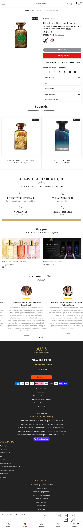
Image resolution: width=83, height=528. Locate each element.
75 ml (45, 40)
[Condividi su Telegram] (70, 72)
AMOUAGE (3, 446)
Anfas (53, 18)
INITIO (2, 456)
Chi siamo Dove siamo (41, 396)
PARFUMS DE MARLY (7, 470)
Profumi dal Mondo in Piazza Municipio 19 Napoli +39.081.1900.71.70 (41, 435)
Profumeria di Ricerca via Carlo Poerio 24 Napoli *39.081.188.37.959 (41, 431)
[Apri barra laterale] (2, 266)
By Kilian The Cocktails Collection (14, 262)
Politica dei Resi (41, 488)
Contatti (41, 406)
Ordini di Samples (41, 499)
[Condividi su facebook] (49, 72)
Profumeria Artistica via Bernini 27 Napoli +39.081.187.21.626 (41, 421)
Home (27, 10)
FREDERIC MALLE (5, 453)
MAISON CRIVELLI (6, 463)
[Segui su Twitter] (52, 515)
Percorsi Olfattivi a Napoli (41, 399)
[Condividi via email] (75, 72)
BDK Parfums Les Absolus (52, 262)
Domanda (62, 68)
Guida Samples (59, 35)
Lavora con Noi (41, 413)
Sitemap (41, 509)
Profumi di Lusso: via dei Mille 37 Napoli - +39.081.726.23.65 (41, 424)
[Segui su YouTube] (66, 520)
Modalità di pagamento (41, 492)
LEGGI (68, 29)
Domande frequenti (41, 403)
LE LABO (3, 460)
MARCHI (46, 18)
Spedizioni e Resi (49, 68)
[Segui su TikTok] (72, 520)
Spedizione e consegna (41, 495)
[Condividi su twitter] (54, 72)
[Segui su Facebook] (45, 515)
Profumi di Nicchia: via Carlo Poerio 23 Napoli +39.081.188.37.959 (41, 428)
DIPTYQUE (3, 449)
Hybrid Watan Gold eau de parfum (20, 160)
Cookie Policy (41, 506)
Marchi (41, 410)
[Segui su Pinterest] (72, 515)
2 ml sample (52, 40)
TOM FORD (4, 474)
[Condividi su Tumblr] (65, 72)
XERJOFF (3, 477)
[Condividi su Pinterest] (60, 72)
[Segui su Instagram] (59, 515)
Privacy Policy (41, 502)
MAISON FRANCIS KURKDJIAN (10, 467)
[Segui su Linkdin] (66, 515)
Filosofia (41, 392)
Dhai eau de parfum (62, 160)
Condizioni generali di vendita (41, 485)
